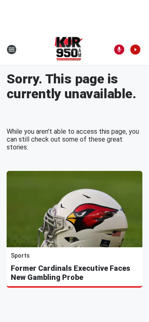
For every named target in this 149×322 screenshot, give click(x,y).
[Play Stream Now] (135, 49)
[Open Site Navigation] (12, 49)
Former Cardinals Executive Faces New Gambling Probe (70, 273)
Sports (20, 255)
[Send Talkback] (119, 49)
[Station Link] (69, 49)
